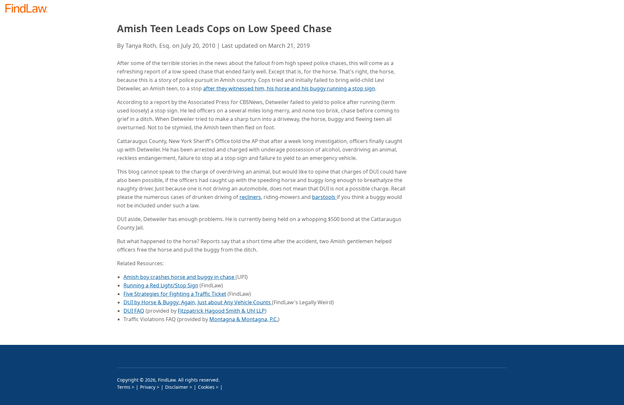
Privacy (147, 387)
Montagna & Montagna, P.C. (243, 319)
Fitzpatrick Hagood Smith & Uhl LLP (221, 310)
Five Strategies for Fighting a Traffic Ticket (175, 293)
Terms (123, 387)
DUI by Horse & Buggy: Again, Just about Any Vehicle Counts (198, 302)
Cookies (206, 387)
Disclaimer (176, 387)
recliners (250, 197)
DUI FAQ (134, 310)
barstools (324, 197)
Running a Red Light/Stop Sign (161, 285)
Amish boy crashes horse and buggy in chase (180, 277)
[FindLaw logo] (29, 9)
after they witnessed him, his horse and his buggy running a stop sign (289, 88)
